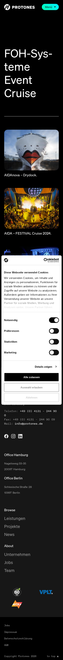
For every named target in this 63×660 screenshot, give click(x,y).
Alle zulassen (31, 377)
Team (9, 570)
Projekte (12, 526)
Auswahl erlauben (31, 387)
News (9, 534)
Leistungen (14, 518)
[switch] (54, 331)
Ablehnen (31, 397)
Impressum (10, 632)
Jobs (8, 562)
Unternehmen (17, 554)
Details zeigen (43, 366)
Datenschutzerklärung (18, 638)
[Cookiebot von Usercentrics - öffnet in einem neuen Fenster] (44, 260)
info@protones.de (29, 423)
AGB (6, 645)
